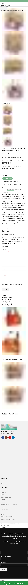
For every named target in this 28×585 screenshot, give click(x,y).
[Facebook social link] (2, 437)
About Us (3, 481)
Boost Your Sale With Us (6, 497)
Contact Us (3, 499)
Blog (2, 483)
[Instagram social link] (6, 437)
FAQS (2, 494)
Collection (3, 492)
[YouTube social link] (9, 437)
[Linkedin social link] (13, 437)
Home (2, 489)
